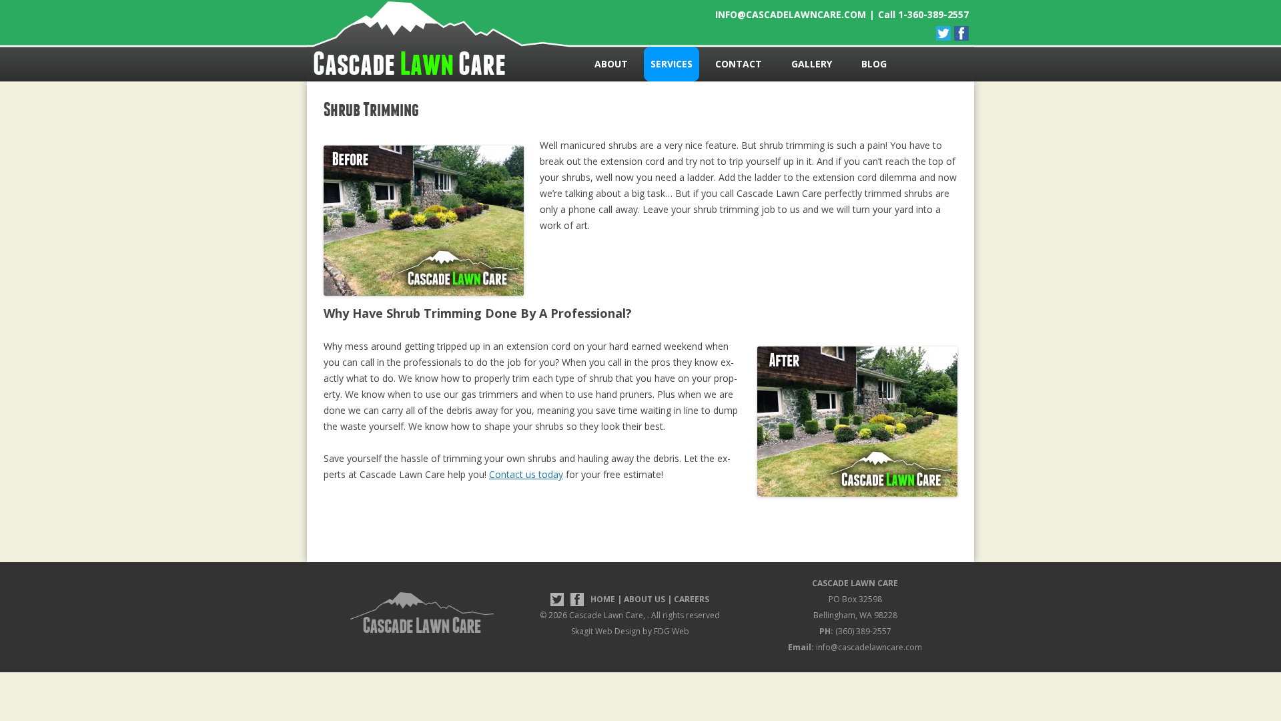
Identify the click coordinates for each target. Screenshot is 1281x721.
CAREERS (691, 599)
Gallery (811, 63)
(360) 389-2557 (855, 631)
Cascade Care (409, 63)
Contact (738, 63)
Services (672, 63)
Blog (874, 63)
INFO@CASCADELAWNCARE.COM (790, 14)
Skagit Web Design (605, 631)
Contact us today (526, 474)
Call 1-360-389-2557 (923, 14)
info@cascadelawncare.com (855, 647)
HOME (602, 599)
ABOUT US (644, 599)
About (611, 63)
